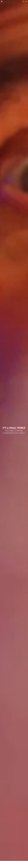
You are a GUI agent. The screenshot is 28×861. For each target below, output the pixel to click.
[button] (26, 1)
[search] (23, 1)
